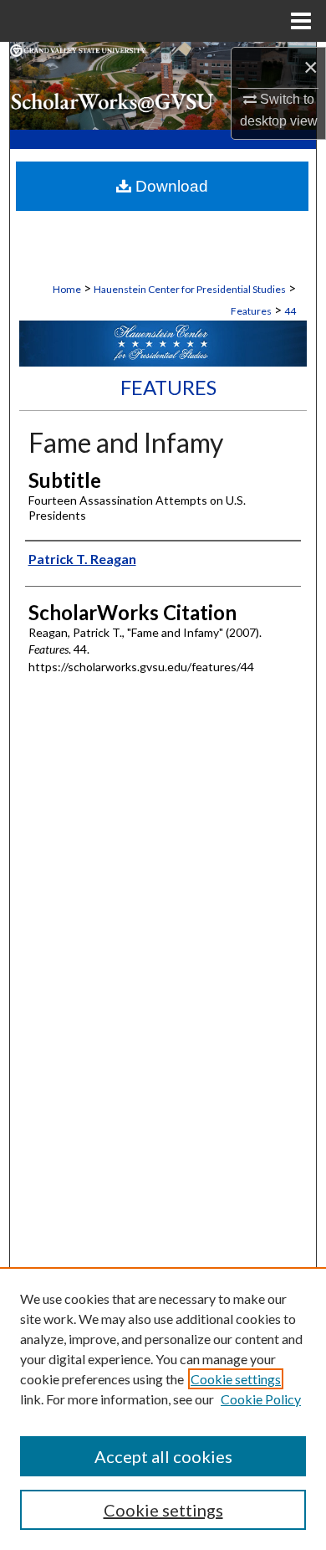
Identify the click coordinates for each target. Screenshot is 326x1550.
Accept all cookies (163, 1456)
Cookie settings (236, 1379)
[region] (163, 1408)
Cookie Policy (261, 1399)
